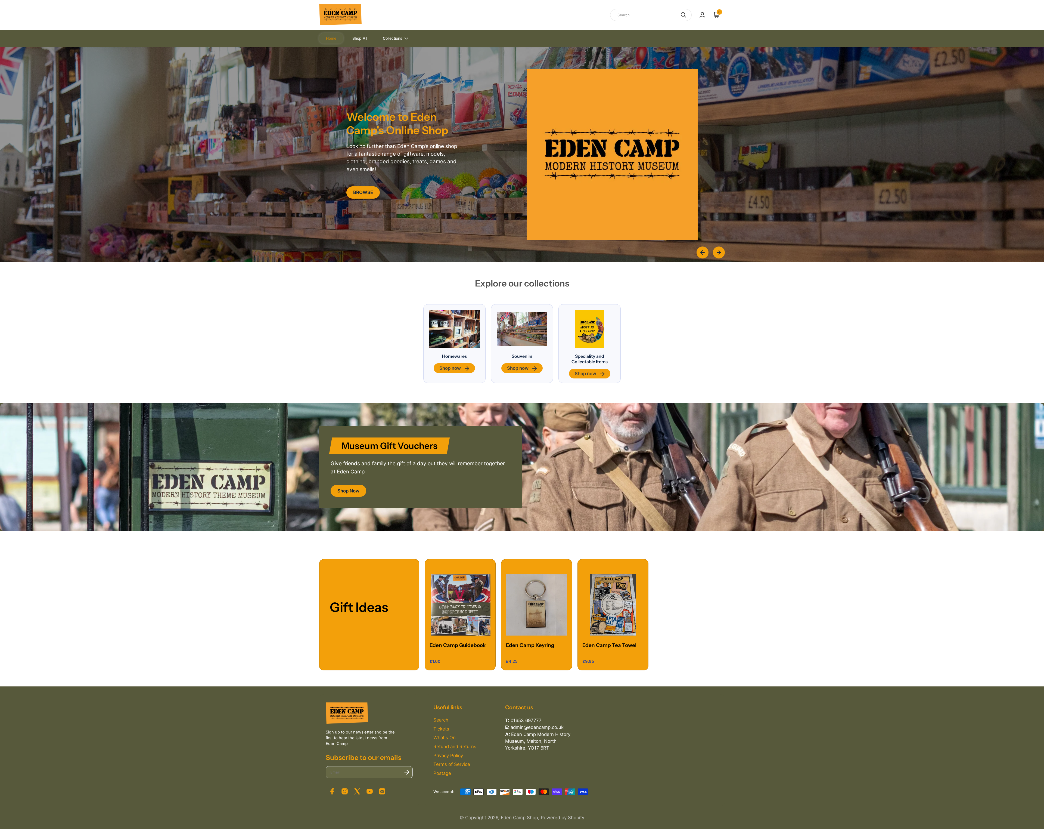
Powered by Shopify (562, 817)
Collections (392, 38)
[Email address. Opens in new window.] (382, 791)
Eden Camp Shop (519, 817)
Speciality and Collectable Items (589, 358)
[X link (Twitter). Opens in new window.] (357, 791)
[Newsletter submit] (407, 772)
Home (331, 38)
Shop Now (348, 491)
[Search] (683, 15)
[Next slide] (719, 252)
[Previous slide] (703, 252)
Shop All (359, 38)
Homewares (454, 356)
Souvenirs (522, 356)
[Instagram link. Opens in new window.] (344, 791)
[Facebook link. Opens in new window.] (332, 791)
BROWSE (363, 192)
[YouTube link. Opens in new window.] (369, 791)
